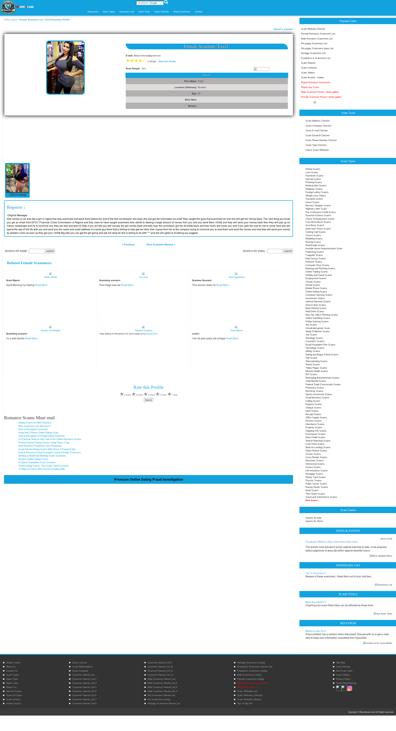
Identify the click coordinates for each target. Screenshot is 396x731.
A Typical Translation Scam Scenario (36, 462)
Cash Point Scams (315, 444)
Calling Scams (313, 401)
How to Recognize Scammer (33, 429)
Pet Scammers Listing (159, 699)
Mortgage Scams (314, 473)
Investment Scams (315, 298)
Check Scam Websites (317, 150)
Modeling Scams (314, 238)
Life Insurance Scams (317, 470)
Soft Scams (311, 357)
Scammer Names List (83, 674)
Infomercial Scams (315, 464)
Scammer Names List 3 (84, 683)
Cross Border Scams (316, 457)
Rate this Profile (167, 61)
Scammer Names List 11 (160, 670)
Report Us (11, 687)
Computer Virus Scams (317, 265)
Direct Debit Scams (315, 437)
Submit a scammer (283, 29)
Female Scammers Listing (250, 679)
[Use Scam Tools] (383, 613)
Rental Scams (313, 285)
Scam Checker (162, 11)
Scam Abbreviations (82, 666)
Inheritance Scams (315, 424)
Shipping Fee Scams (316, 430)
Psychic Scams (314, 480)
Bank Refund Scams (316, 308)
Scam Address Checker (318, 120)
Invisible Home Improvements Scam (324, 248)
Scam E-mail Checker (317, 130)
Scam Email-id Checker (318, 135)
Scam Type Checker (316, 145)
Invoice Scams (313, 467)
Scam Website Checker (313, 29)
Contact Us (12, 670)
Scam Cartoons (309, 67)
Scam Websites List (247, 691)
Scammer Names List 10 (160, 666)
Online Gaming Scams (317, 321)
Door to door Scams (316, 305)
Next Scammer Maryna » (161, 244)
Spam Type (12, 679)
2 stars (163, 394)
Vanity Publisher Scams (318, 331)
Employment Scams (316, 278)
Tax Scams (311, 324)
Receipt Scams (313, 414)
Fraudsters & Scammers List (315, 58)
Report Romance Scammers (315, 82)
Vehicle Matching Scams (318, 440)
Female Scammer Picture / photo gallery (321, 97)
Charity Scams (313, 281)
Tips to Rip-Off (244, 703)
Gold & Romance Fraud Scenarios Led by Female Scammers (49, 452)
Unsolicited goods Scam (318, 328)
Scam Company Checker (318, 125)
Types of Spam (14, 695)
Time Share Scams (315, 493)
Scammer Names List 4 (84, 687)
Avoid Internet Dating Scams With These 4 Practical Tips (46, 449)
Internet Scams (313, 179)
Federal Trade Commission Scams (323, 384)
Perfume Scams (314, 261)
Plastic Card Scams (316, 477)
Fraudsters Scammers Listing (252, 670)
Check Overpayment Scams (320, 218)
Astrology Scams (314, 338)
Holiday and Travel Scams (319, 275)
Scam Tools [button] (144, 11)
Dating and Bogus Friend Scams (322, 354)
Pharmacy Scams (315, 387)
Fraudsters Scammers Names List (254, 666)
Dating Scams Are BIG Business (35, 422)
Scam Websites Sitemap (249, 695)
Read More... (42, 285)
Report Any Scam (246, 687)
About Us (11, 666)
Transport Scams (314, 198)
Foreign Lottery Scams (317, 192)
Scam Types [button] (109, 11)
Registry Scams (314, 404)
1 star (174, 394)
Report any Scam (310, 87)
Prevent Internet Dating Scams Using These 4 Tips (44, 442)
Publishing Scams (315, 252)
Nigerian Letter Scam (316, 208)
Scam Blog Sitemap (346, 683)
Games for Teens (314, 521)
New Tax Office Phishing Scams (322, 314)
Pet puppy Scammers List (314, 43)
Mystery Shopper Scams (318, 205)
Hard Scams (312, 410)
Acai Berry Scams (315, 225)
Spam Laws (12, 683)
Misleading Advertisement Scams (322, 377)
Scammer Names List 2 (84, 679)
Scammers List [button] (126, 11)
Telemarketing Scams (316, 361)
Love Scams (312, 172)
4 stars (139, 394)
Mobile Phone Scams (316, 288)
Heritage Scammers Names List (164, 703)
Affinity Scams (313, 351)
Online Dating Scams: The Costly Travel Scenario (43, 465)
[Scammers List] (383, 584)
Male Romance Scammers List (317, 38)
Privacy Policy (343, 679)
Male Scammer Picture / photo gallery (320, 92)
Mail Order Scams (315, 311)
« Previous (128, 244)
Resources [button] (93, 11)
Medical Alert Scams (316, 185)
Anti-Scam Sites (344, 670)
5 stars (127, 394)
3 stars (151, 394)
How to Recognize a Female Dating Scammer (41, 436)
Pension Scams (314, 420)
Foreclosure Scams (315, 434)
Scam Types (12, 674)
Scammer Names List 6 (84, 695)
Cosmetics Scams (315, 341)
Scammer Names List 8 (84, 703)
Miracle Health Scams (317, 371)
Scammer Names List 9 (160, 662)
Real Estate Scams (315, 245)
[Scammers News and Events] (381, 555)
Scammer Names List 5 (84, 691)
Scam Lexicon (79, 662)
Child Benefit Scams (316, 381)
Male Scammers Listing (249, 674)
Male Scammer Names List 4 (162, 691)
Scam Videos (308, 72)
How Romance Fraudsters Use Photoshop (39, 445)
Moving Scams (313, 242)
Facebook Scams (314, 175)
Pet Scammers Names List (161, 695)
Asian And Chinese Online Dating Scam (38, 432)
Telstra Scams (313, 364)
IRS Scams (311, 374)
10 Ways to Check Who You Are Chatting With (41, 469)
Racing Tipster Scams (317, 487)
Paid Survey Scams (316, 258)
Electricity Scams (314, 391)
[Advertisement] (27, 139)
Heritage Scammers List (313, 53)
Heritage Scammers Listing (251, 662)
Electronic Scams (314, 460)
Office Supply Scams (316, 417)
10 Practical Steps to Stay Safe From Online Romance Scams (49, 439)
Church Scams (313, 235)
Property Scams (314, 427)
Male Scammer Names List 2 (162, 683)
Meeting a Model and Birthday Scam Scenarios (42, 455)
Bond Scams (312, 490)
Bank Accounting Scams (318, 447)
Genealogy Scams (315, 348)
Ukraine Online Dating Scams (33, 459)
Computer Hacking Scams (319, 295)
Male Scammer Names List (161, 679)
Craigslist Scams (314, 255)
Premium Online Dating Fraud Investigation (148, 479)
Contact (198, 11)
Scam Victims (13, 699)
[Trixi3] (65, 67)
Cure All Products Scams (318, 222)
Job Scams (311, 334)
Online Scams (11, 19)
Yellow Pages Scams (316, 368)
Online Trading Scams (317, 271)
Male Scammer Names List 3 (162, 687)
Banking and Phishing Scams (320, 268)
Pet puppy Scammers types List (317, 48)
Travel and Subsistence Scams (321, 497)
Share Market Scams (316, 450)
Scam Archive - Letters (312, 77)
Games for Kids (313, 518)
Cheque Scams (313, 407)
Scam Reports (308, 63)
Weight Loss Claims (316, 195)
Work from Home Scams (318, 228)
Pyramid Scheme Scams (318, 215)
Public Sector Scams (316, 483)
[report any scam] (308, 102)
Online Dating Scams (316, 291)
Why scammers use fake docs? (34, 426)
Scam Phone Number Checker (321, 140)
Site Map (340, 662)
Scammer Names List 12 (160, 674)
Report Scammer (182, 11)
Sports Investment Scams (319, 394)
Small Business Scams (317, 397)
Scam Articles (343, 666)
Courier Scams (313, 454)
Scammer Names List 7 (84, 699)
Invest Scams (313, 202)
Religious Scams (314, 189)
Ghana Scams (313, 169)
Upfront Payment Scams (318, 301)
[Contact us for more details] (377, 643)
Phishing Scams (314, 182)
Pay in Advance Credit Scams (321, 212)
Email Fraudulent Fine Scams (320, 344)
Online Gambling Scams (318, 318)
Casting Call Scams (316, 232)
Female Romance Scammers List (318, 33)
